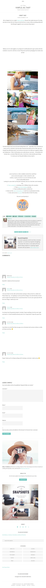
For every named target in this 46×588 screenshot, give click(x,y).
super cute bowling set (18, 191)
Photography (12, 554)
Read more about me (25, 468)
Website (4, 420)
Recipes (12, 557)
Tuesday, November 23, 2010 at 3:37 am (15, 277)
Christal (8, 307)
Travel (12, 560)
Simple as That (23, 7)
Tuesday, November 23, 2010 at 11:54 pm (15, 354)
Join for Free (23, 479)
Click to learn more (34, 247)
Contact (33, 585)
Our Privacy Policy (6, 567)
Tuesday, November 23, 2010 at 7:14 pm (15, 308)
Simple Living (32, 557)
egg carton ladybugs (22, 187)
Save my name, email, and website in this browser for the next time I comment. (20, 430)
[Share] (27, 232)
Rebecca (10, 218)
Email (4, 412)
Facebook (13, 585)
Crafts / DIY (9, 252)
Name (4, 405)
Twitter (28, 585)
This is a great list (12, 185)
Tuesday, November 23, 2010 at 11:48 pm (15, 323)
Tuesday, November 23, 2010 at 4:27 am (15, 290)
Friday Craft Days (20, 20)
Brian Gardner (30, 583)
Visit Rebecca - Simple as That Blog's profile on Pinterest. (14, 534)
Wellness (33, 560)
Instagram (34, 216)
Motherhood (12, 551)
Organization (32, 551)
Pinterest (24, 585)
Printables (33, 554)
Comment (4, 388)
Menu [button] (23, 1)
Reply (3, 284)
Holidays (33, 548)
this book (20, 192)
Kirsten (8, 288)
